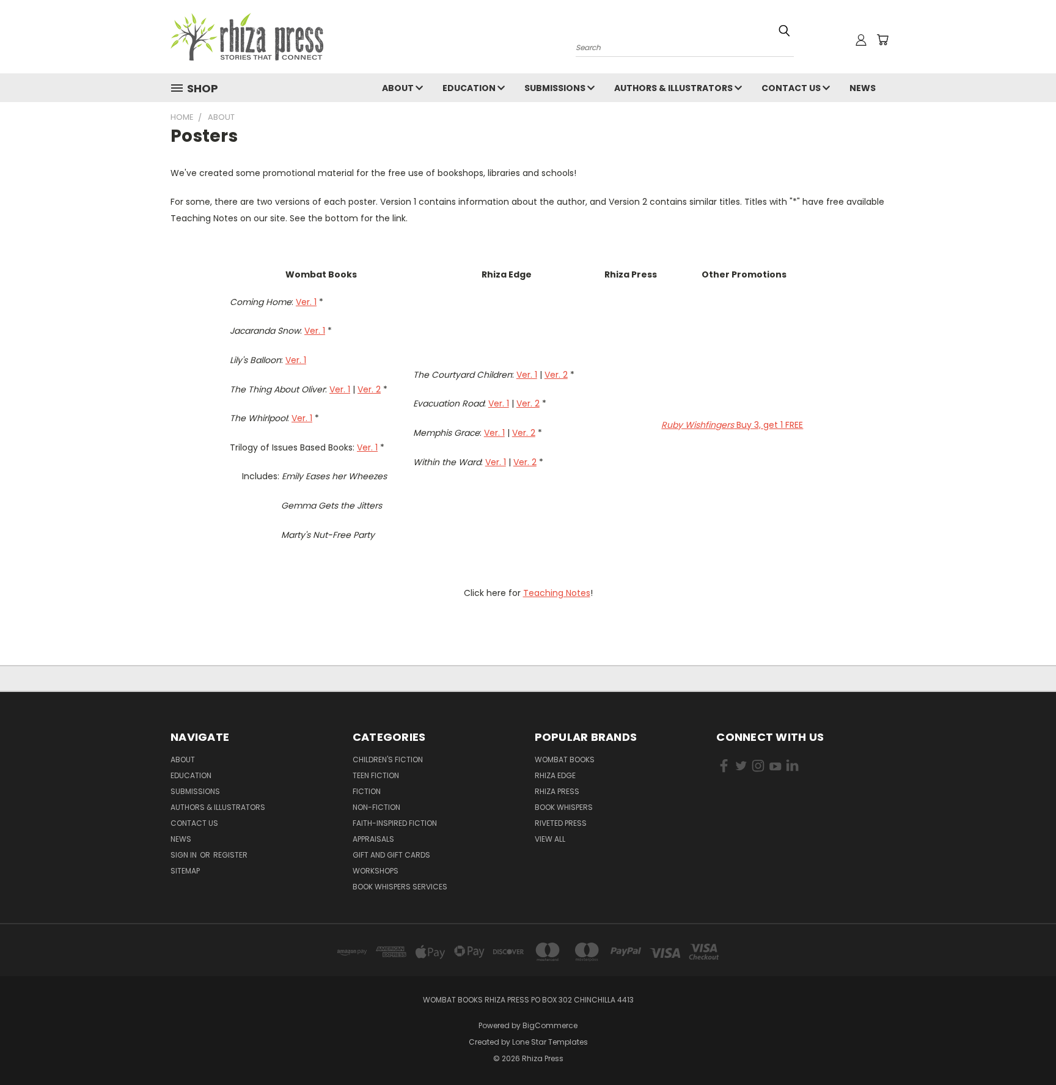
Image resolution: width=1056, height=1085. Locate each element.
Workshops (375, 871)
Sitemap (185, 871)
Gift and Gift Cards (391, 855)
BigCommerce (550, 1025)
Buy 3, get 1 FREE (732, 425)
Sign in (184, 855)
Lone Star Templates (550, 1042)
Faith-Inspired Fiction (395, 823)
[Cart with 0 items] (882, 40)
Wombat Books (565, 759)
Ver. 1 (306, 302)
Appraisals (373, 839)
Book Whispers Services (400, 886)
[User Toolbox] (861, 40)
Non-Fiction (376, 807)
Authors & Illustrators (674, 88)
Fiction (367, 791)
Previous (1024, 1047)
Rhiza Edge (555, 775)
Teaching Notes (556, 593)
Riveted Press (561, 823)
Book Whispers (564, 807)
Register (230, 855)
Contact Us (792, 88)
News (862, 88)
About (399, 88)
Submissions (555, 88)
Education (469, 88)
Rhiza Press (557, 791)
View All (550, 839)
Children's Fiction (388, 759)
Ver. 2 (369, 389)
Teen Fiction (376, 775)
